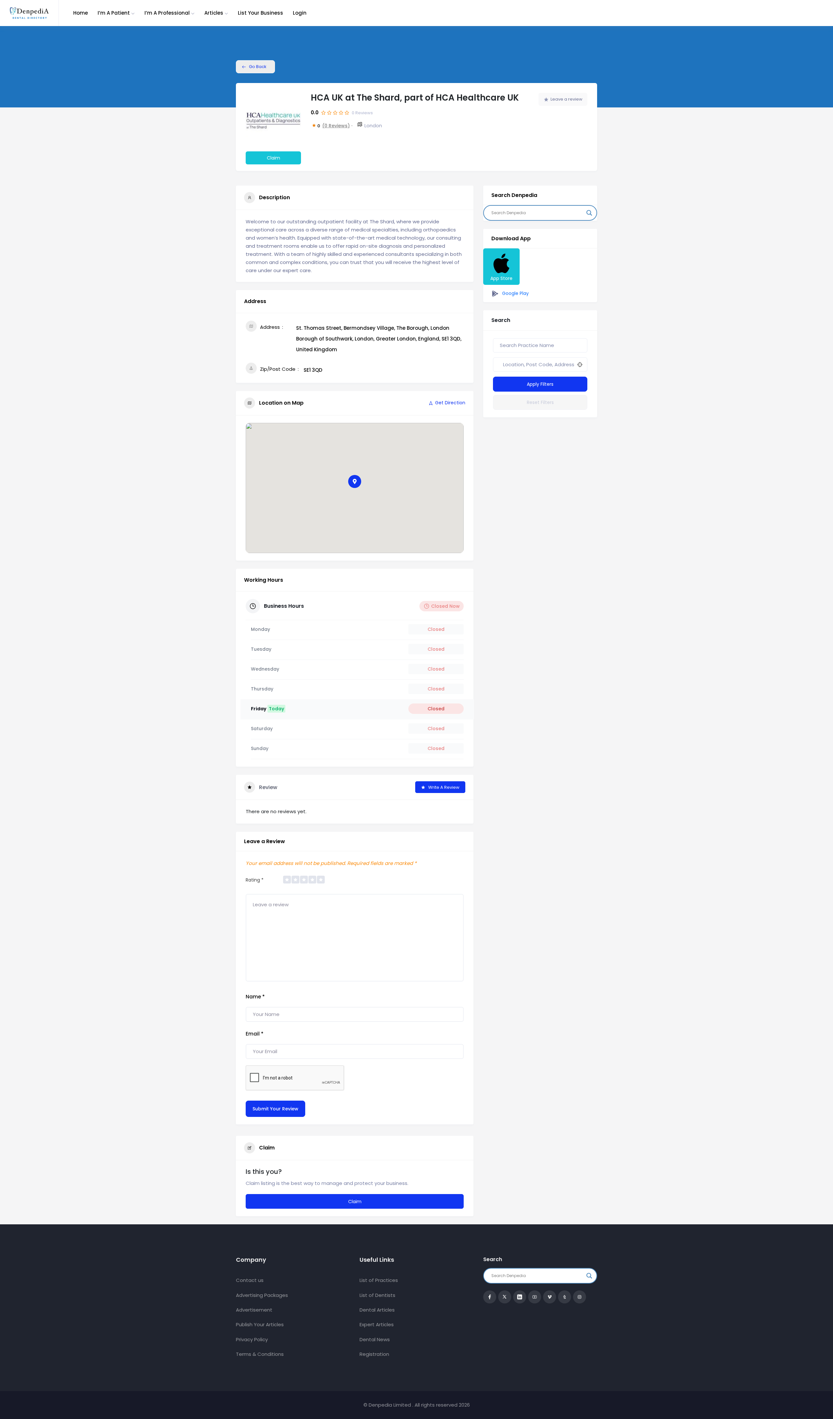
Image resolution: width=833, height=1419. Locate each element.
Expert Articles (377, 1324)
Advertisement (254, 1309)
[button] (354, 481)
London (373, 125)
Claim (273, 158)
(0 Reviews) (336, 125)
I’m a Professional (167, 12)
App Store (501, 278)
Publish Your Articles (260, 1324)
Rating (255, 880)
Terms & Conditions (260, 1354)
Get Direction (450, 402)
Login (300, 12)
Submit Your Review (275, 1109)
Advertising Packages (262, 1295)
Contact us (250, 1280)
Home (80, 12)
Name (255, 996)
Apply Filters (540, 384)
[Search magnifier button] (589, 212)
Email (255, 1033)
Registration (374, 1354)
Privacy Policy (252, 1339)
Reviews (362, 113)
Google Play (515, 293)
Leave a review (566, 99)
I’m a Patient (114, 12)
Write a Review (443, 787)
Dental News (375, 1339)
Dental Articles (377, 1309)
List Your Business (260, 12)
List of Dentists (377, 1295)
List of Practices (379, 1280)
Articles (213, 12)
